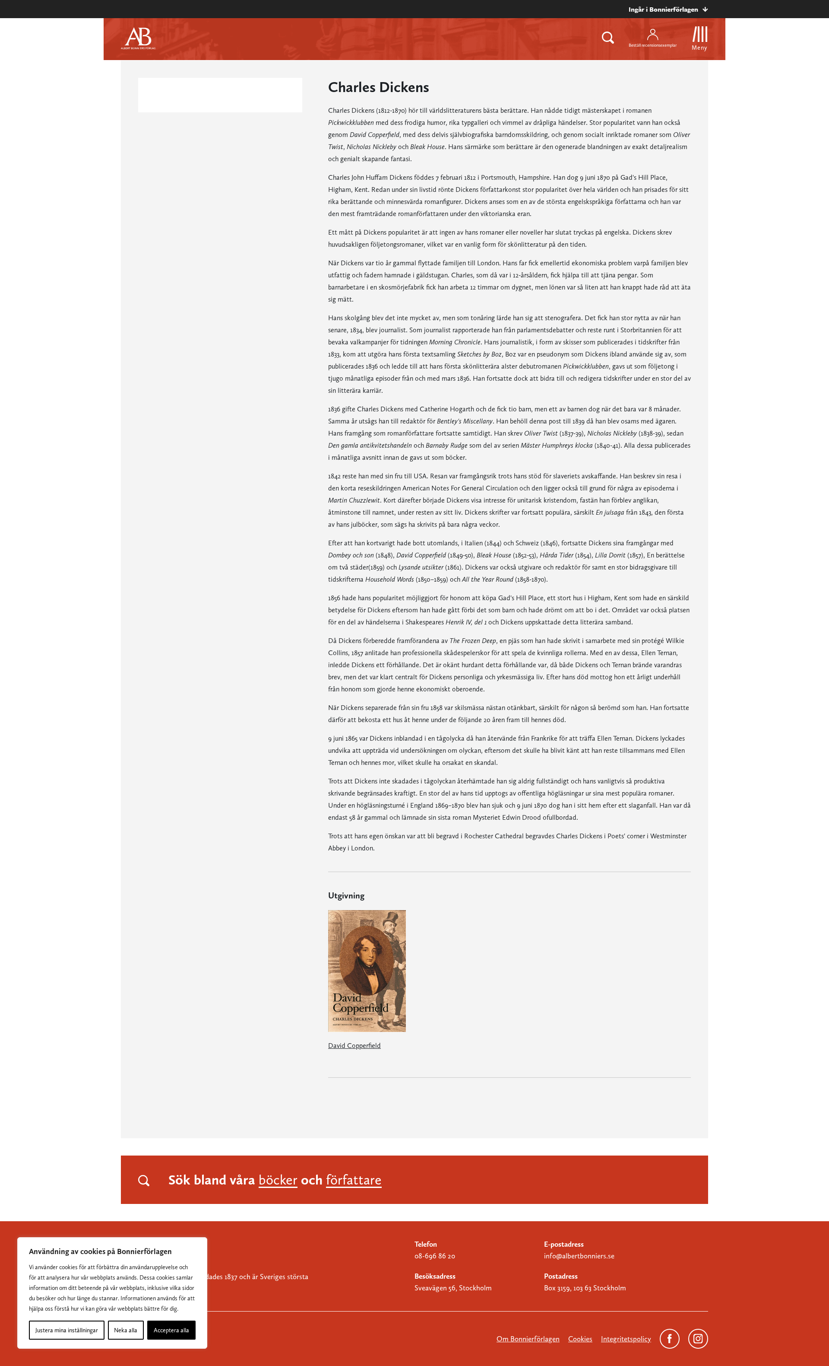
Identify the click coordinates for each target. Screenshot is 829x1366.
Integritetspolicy (626, 1338)
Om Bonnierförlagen (528, 1338)
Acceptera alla (171, 1330)
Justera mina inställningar (66, 1330)
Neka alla (125, 1330)
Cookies (580, 1338)
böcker (278, 1180)
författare (354, 1180)
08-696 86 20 (434, 1255)
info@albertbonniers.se (579, 1255)
